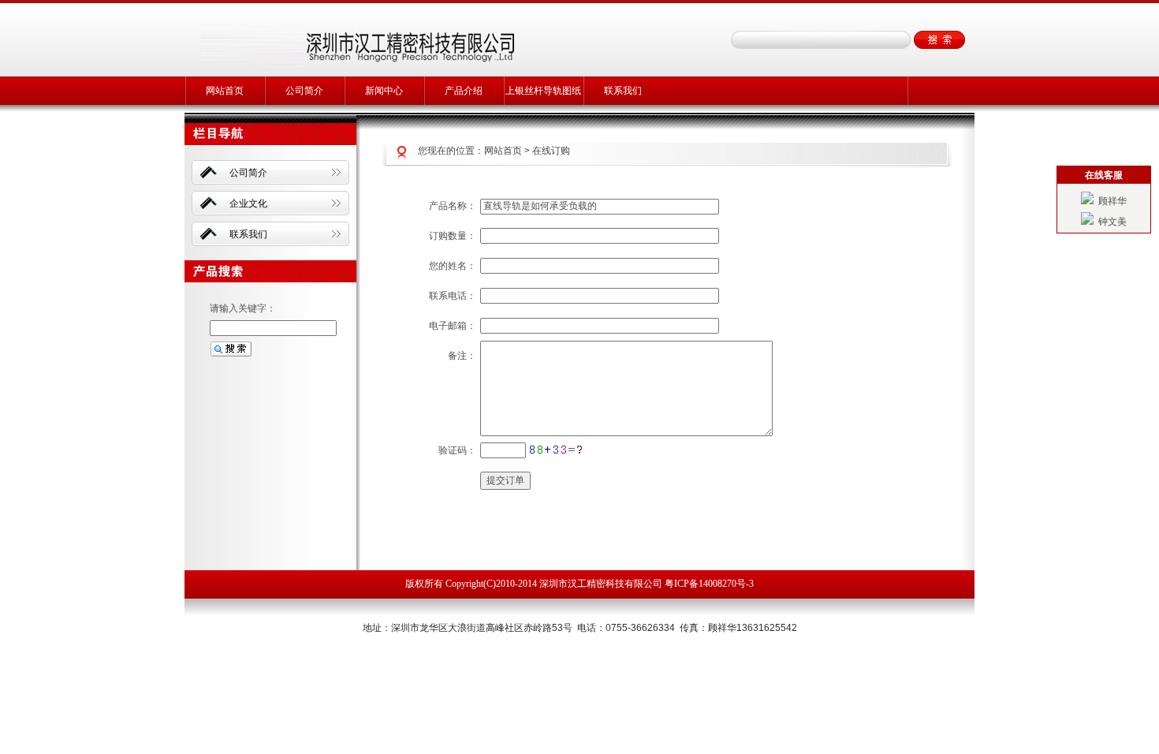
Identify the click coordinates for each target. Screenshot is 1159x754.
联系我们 (623, 90)
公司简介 (304, 90)
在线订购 (551, 150)
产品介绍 (464, 90)
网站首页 (225, 90)
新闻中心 (384, 90)
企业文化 (248, 203)
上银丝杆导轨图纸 (543, 90)
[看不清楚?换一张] (556, 450)
